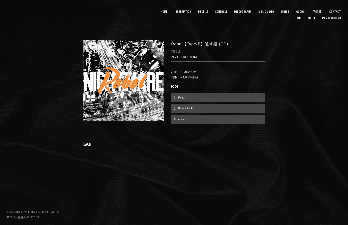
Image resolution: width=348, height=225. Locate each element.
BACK (87, 144)
